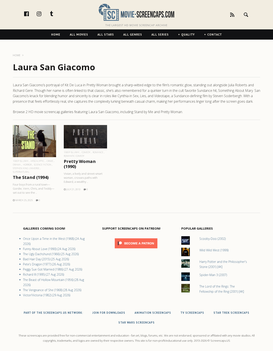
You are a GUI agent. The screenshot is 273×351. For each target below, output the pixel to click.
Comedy (85, 152)
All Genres (132, 34)
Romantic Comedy (74, 156)
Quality (188, 34)
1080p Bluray (20, 161)
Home (55, 34)
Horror (27, 164)
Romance (98, 152)
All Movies (79, 34)
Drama (17, 164)
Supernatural (21, 172)
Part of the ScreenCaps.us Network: (53, 313)
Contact (214, 34)
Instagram (43, 13)
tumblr (56, 13)
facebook (31, 13)
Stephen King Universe (26, 168)
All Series (160, 34)
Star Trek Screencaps (231, 313)
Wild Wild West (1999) (213, 250)
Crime (49, 161)
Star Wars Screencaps (136, 322)
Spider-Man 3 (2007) (213, 275)
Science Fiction (42, 164)
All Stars (105, 34)
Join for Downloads (108, 313)
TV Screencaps (192, 313)
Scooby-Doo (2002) (212, 239)
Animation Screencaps (153, 313)
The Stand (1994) (31, 177)
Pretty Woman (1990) (80, 163)
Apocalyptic (37, 161)
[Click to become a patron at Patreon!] (136, 249)
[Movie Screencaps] (136, 12)
